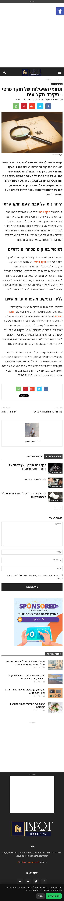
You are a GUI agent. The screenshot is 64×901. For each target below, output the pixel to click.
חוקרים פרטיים (56, 84)
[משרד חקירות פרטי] (55, 483)
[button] (60, 11)
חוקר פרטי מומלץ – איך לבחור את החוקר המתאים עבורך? (27, 466)
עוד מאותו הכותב (35, 456)
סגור (40, 896)
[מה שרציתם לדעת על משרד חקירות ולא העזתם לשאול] (55, 497)
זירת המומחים (57, 472)
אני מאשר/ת (54, 896)
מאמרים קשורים (53, 456)
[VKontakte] (28, 882)
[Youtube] (20, 882)
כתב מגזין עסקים (52, 100)
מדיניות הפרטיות (33, 890)
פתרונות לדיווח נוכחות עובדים (48, 411)
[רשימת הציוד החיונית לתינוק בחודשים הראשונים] (55, 707)
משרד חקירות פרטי (35, 479)
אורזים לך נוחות (8, 411)
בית (61, 79)
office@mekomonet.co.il (27, 862)
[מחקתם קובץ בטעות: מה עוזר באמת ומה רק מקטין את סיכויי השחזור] (55, 693)
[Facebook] (44, 882)
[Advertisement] (32, 35)
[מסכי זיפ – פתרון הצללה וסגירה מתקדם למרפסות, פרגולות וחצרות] (55, 679)
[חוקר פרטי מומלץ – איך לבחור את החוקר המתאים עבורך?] (55, 468)
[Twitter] (36, 882)
